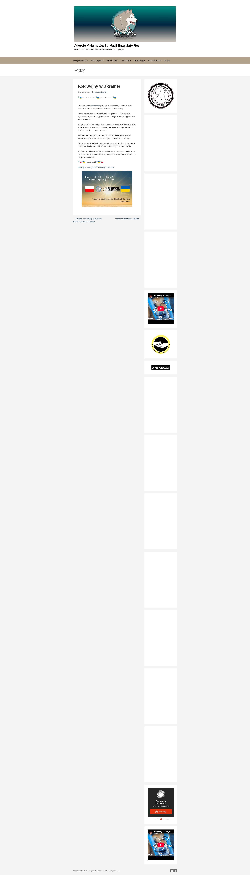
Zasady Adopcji (139, 60)
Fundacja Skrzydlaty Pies (87, 167)
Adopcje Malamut (105, 167)
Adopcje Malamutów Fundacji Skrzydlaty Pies (106, 45)
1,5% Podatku (126, 60)
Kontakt (167, 60)
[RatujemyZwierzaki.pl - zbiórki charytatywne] (161, 778)
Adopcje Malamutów (100, 92)
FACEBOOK (172, 870)
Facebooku (95, 106)
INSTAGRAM (175, 870)
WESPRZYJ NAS (112, 60)
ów (113, 167)
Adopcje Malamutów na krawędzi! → (128, 219)
